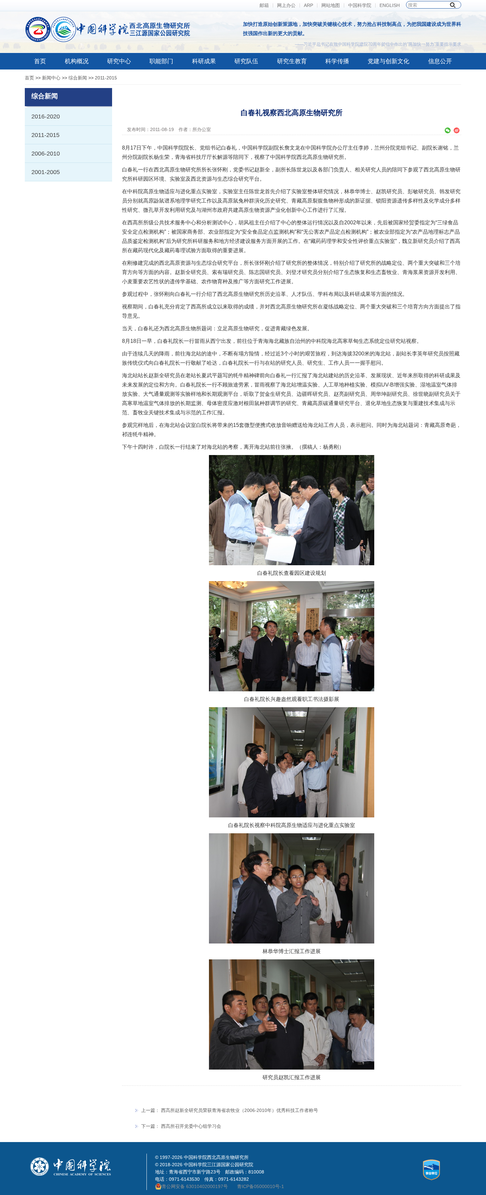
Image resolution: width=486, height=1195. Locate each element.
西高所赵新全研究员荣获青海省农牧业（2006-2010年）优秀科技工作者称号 (239, 1110)
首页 (29, 77)
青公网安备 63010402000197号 (195, 1186)
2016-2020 (45, 116)
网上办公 (286, 5)
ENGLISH (390, 5)
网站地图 (330, 5)
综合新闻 (77, 77)
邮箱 (264, 5)
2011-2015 (106, 77)
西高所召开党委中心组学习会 (191, 1126)
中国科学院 (359, 5)
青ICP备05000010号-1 (260, 1186)
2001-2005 (45, 172)
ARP (308, 5)
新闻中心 (51, 77)
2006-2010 (45, 153)
